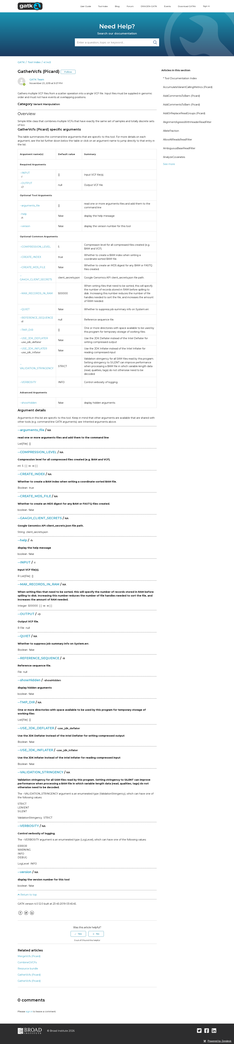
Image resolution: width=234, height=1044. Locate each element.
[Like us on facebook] (206, 1030)
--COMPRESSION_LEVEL (35, 246)
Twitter (26, 915)
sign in (29, 1011)
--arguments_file (30, 205)
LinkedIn (31, 915)
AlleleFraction (171, 130)
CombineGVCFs (27, 962)
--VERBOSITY (28, 382)
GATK (21, 62)
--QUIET (24, 309)
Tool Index (103, 6)
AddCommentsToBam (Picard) (181, 95)
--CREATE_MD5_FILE (32, 267)
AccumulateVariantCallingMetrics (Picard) (187, 87)
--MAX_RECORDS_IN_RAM (36, 293)
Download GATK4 (187, 6)
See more (169, 164)
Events (167, 6)
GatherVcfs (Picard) (29, 974)
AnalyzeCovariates (174, 157)
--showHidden (28, 402)
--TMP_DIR (26, 329)
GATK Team (36, 79)
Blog (117, 6)
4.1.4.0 (47, 62)
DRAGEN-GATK (149, 6)
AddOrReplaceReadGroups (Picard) (184, 113)
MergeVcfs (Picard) (29, 956)
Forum (130, 6)
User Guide (85, 6)
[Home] (30, 6)
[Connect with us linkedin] (214, 1030)
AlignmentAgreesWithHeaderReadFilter (187, 122)
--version (25, 226)
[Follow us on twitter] (199, 1030)
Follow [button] (68, 71)
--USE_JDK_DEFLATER (34, 338)
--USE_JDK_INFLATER (33, 348)
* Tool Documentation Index (180, 78)
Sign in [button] (206, 6)
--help (23, 214)
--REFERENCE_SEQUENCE (36, 317)
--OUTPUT (26, 183)
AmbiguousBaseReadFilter (179, 148)
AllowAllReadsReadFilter (177, 139)
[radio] (78, 933)
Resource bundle (28, 968)
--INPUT (25, 172)
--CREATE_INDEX (30, 257)
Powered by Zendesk (219, 1041)
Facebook (20, 915)
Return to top (28, 894)
